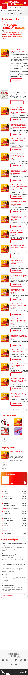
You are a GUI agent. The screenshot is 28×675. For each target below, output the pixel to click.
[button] (3, 672)
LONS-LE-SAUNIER (15, 520)
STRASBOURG (15, 533)
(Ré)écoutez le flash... (8, 595)
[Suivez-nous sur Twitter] (21, 660)
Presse (20, 13)
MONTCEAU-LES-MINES (15, 505)
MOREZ (15, 523)
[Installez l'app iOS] (12, 664)
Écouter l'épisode (16, 119)
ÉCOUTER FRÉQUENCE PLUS (10, 474)
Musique (18, 7)
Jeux (14, 10)
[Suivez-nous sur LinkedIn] (25, 660)
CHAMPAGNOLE (15, 513)
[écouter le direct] (25, 482)
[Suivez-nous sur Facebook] (16, 660)
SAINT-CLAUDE (15, 528)
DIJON (15, 501)
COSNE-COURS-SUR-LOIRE (15, 498)
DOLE (15, 516)
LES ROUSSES (15, 518)
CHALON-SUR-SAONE (15, 496)
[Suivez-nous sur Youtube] (3, 660)
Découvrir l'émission (17, 102)
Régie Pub (12, 13)
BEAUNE (15, 493)
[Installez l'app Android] (16, 664)
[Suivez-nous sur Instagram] (7, 660)
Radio (11, 7)
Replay (20, 10)
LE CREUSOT (15, 503)
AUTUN (15, 491)
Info (9, 10)
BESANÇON (15, 511)
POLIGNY (15, 525)
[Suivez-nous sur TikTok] (12, 660)
